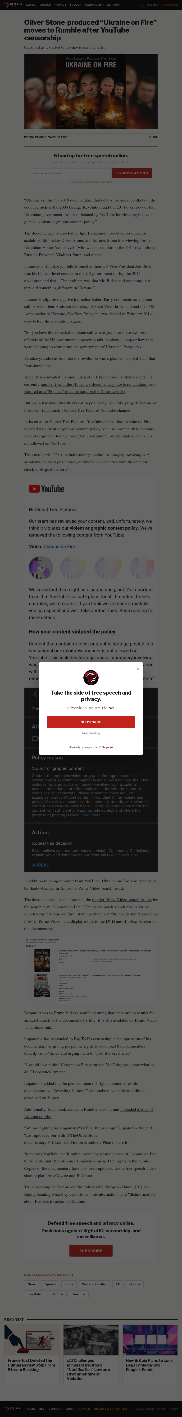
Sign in (107, 747)
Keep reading (91, 733)
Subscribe (91, 722)
